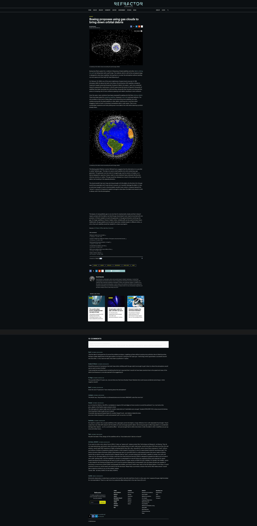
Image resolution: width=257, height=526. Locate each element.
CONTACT (116, 505)
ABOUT (115, 496)
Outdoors (158, 496)
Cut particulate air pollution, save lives (98, 245)
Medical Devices (145, 501)
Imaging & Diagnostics (147, 500)
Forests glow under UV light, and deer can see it (116, 309)
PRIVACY (116, 503)
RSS (115, 507)
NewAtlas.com (159, 490)
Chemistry (130, 496)
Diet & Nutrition (145, 509)
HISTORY (114, 10)
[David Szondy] (92, 278)
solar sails (125, 97)
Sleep (143, 513)
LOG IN (163, 10)
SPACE (134, 10)
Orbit (133, 265)
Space (129, 503)
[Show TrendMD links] (142, 258)
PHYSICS (129, 10)
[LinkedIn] (137, 26)
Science (91, 16)
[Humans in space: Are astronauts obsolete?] (135, 301)
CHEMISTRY (107, 10)
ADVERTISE (116, 500)
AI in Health (144, 498)
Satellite (109, 265)
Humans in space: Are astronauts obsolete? (135, 309)
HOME (89, 10)
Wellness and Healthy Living (148, 505)
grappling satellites (109, 97)
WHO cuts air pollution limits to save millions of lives (100, 249)
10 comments (116, 271)
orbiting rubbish (137, 95)
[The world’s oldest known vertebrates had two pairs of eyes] (96, 301)
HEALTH (95, 10)
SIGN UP (158, 10)
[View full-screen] (141, 31)
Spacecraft (117, 265)
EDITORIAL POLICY (118, 498)
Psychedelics (145, 503)
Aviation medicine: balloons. (95, 252)
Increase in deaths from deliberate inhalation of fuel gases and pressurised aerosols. (107, 238)
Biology (91, 297)
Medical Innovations (146, 496)
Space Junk (126, 265)
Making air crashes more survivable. (97, 235)
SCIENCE (130, 490)
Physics (129, 501)
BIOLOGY (101, 10)
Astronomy (131, 297)
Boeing (102, 265)
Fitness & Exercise (146, 511)
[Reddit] (139, 26)
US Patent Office (98, 228)
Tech (157, 494)
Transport (158, 498)
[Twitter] (134, 26)
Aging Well (144, 507)
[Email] (142, 26)
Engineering (158, 492)
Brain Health (145, 494)
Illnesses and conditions (147, 492)
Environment (131, 492)
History (129, 498)
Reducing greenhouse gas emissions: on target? (100, 242)
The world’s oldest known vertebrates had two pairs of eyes (95, 310)
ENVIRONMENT (121, 10)
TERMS (115, 501)
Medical (129, 500)
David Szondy (100, 277)
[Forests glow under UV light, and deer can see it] (116, 301)
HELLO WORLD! (117, 492)
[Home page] (128, 4)
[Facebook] (131, 26)
